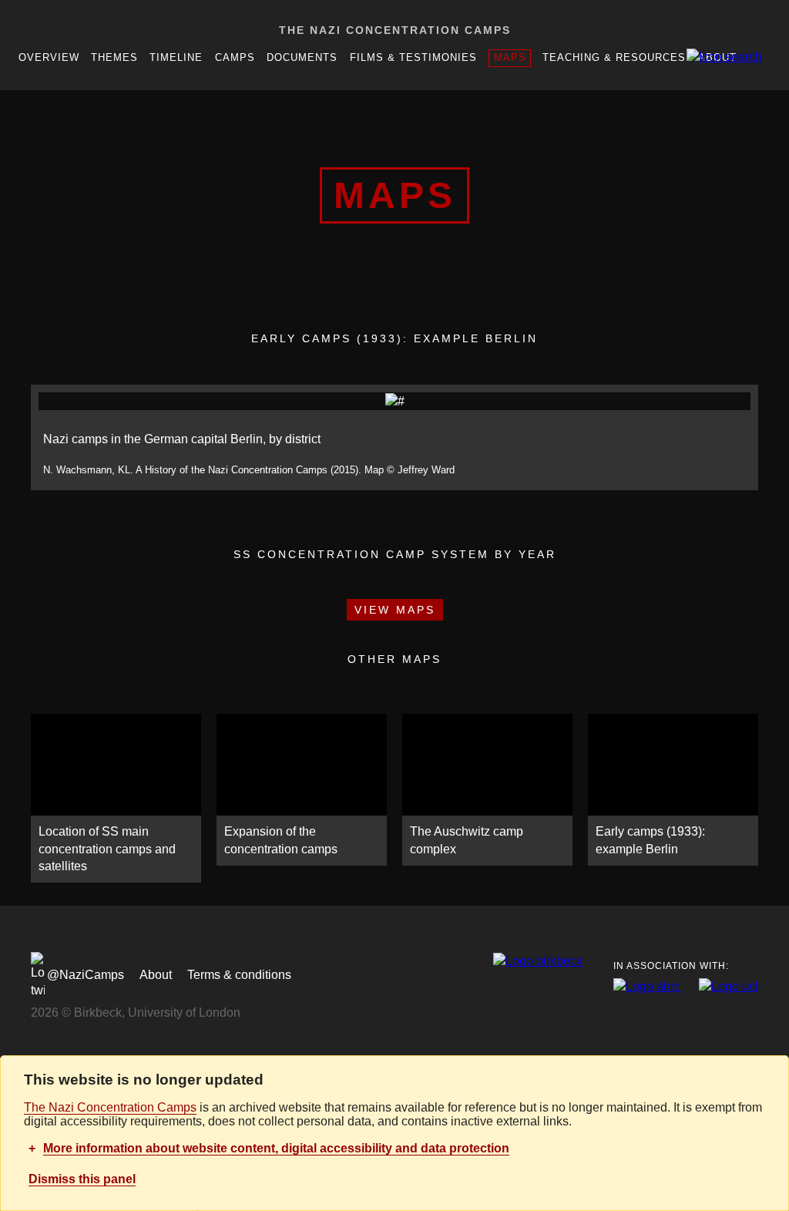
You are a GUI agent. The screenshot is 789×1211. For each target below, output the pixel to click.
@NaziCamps (85, 974)
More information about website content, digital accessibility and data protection (276, 1148)
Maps (510, 57)
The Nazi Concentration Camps (395, 30)
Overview (48, 57)
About (155, 974)
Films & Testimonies (413, 57)
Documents (302, 57)
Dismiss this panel (82, 1179)
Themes (114, 57)
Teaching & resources (614, 57)
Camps (235, 57)
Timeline (176, 57)
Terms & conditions (239, 974)
